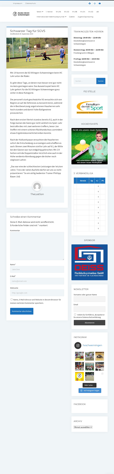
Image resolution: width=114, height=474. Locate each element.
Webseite (14, 288)
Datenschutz (30, 3)
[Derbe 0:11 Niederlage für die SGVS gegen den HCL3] (79, 356)
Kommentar (15, 230)
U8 (97, 12)
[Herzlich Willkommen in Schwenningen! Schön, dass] (99, 366)
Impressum (17, 3)
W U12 (66, 12)
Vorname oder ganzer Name (85, 294)
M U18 (74, 12)
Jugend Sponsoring (85, 17)
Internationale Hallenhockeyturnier (51, 17)
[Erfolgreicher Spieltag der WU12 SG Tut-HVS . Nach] (79, 366)
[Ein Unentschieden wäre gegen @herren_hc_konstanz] (99, 376)
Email (76, 304)
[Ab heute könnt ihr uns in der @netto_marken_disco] (79, 376)
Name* (13, 264)
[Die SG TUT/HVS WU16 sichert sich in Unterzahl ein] (89, 356)
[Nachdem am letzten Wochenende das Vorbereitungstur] (89, 366)
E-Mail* (13, 276)
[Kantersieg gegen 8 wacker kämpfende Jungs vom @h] (89, 376)
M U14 (82, 12)
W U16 (58, 12)
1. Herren (49, 12)
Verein (39, 12)
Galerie (72, 17)
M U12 (90, 12)
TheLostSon (37, 194)
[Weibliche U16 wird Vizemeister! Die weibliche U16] (99, 356)
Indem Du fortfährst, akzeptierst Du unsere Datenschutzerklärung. (89, 315)
